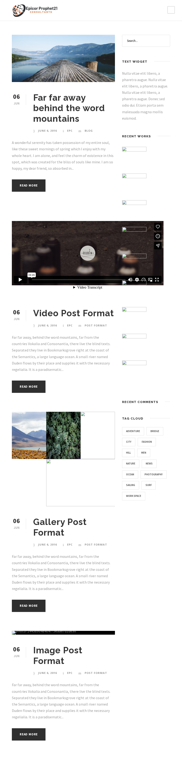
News (149, 463)
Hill (128, 452)
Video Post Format (73, 313)
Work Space (133, 496)
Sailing (130, 485)
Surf (149, 485)
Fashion (147, 441)
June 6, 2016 (47, 130)
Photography (154, 474)
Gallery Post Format (60, 527)
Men (143, 452)
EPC (70, 130)
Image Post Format (57, 655)
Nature (130, 463)
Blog (89, 130)
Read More (29, 185)
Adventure (133, 431)
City (128, 441)
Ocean (130, 474)
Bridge (154, 431)
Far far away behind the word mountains (69, 108)
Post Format (96, 325)
